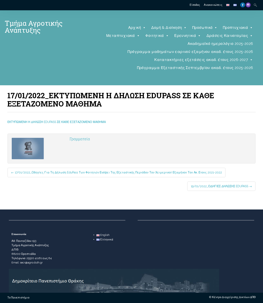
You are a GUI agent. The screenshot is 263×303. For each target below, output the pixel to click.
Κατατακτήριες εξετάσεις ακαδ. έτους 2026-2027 (201, 59)
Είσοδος (195, 5)
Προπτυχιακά (235, 27)
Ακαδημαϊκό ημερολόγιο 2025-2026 (220, 43)
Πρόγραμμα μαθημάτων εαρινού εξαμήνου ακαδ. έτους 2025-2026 (190, 51)
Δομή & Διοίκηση (166, 27)
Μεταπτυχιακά (120, 35)
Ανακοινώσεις (213, 5)
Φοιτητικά (154, 35)
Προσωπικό (202, 27)
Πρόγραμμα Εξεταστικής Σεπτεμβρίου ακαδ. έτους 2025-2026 (195, 68)
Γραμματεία (80, 138)
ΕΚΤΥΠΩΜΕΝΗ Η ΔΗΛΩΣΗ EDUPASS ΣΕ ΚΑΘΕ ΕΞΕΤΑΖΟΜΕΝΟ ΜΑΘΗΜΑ (56, 122)
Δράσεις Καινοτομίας (227, 35)
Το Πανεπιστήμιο (18, 297)
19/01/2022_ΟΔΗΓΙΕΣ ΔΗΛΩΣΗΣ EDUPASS (221, 186)
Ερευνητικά (185, 35)
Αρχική (134, 27)
